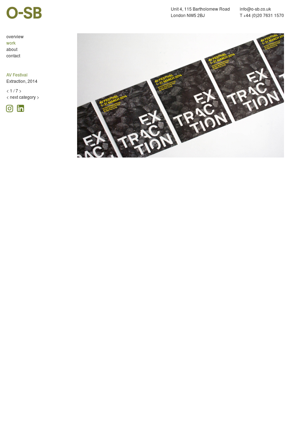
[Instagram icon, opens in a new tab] (10, 107)
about (11, 49)
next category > (24, 97)
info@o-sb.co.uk (255, 9)
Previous (82, 97)
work (11, 43)
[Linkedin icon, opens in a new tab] (20, 108)
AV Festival (17, 75)
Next (280, 97)
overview (15, 36)
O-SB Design (24, 13)
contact (13, 55)
